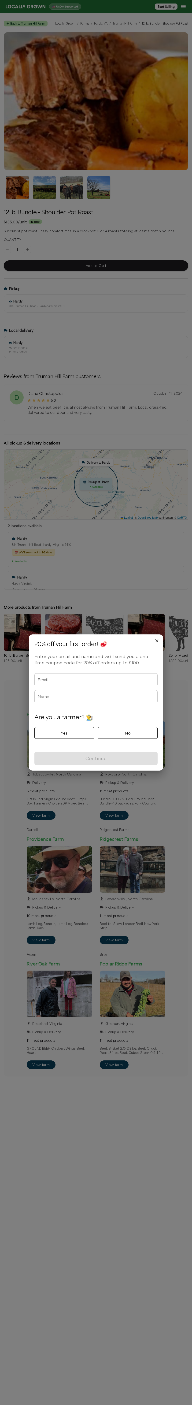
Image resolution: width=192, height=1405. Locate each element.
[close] (156, 640)
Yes (64, 732)
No (128, 732)
